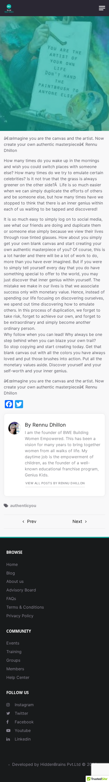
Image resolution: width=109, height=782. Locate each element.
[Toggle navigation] (102, 8)
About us (15, 581)
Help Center (17, 677)
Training (14, 651)
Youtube (22, 730)
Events (12, 643)
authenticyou (23, 505)
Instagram (23, 704)
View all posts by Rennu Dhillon (55, 483)
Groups (13, 660)
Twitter (20, 713)
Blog (10, 573)
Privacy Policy (19, 615)
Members (15, 668)
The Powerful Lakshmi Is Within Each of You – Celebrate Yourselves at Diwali (29, 521)
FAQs (11, 598)
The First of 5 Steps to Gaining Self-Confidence (80, 521)
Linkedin (22, 739)
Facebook (23, 721)
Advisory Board (21, 589)
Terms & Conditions (25, 607)
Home (12, 564)
